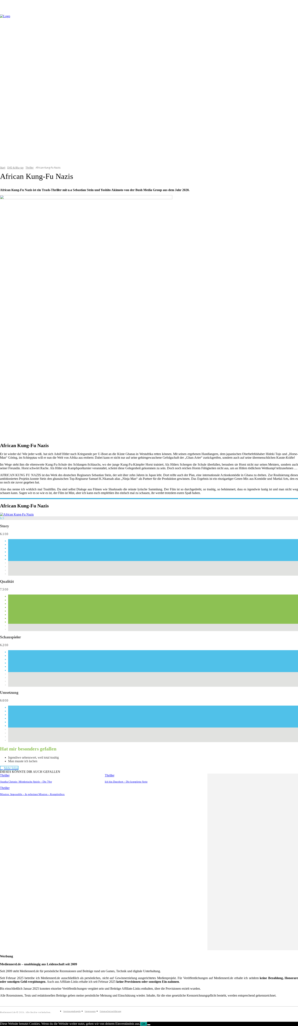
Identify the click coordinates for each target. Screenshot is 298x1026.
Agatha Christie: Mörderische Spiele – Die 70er (26, 781)
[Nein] (148, 1024)
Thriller (30, 167)
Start (2, 167)
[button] (293, 87)
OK (144, 1023)
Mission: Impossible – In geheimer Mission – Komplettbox (32, 794)
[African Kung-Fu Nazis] (17, 514)
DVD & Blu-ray (15, 167)
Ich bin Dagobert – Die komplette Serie (126, 781)
